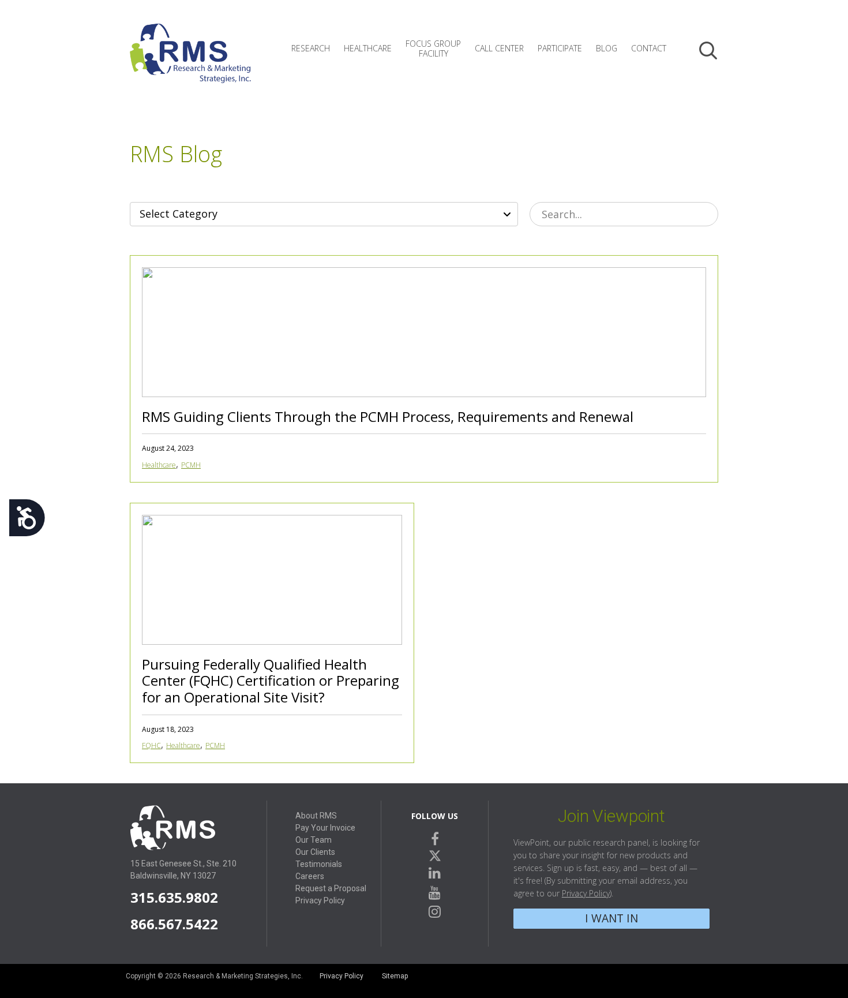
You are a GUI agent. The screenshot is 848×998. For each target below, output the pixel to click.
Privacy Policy (320, 900)
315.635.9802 (174, 897)
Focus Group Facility (433, 48)
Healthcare (368, 48)
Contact (648, 48)
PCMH (191, 465)
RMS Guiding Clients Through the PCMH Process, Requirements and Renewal (387, 416)
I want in (611, 918)
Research (310, 48)
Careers (309, 876)
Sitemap (395, 976)
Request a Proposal (330, 888)
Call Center (499, 48)
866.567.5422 (174, 923)
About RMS (316, 815)
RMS (190, 62)
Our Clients (315, 852)
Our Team (313, 839)
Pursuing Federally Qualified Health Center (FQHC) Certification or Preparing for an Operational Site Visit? (270, 681)
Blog (606, 48)
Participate (560, 48)
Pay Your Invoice (325, 827)
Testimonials (318, 864)
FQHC (151, 745)
